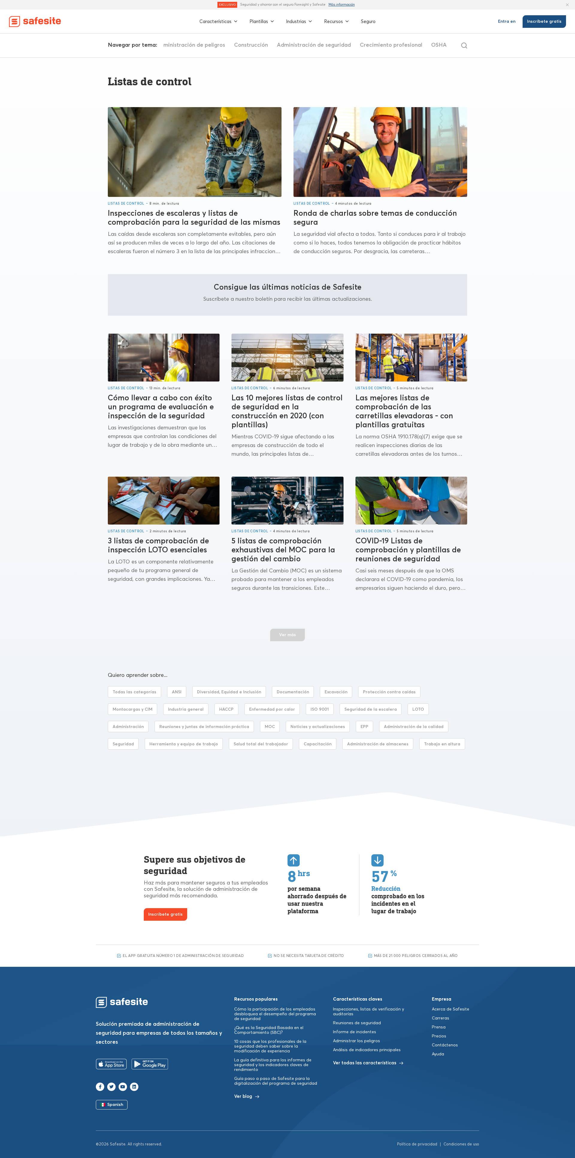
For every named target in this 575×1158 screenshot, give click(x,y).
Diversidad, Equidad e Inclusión (229, 692)
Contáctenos (445, 1045)
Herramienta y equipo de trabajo (183, 744)
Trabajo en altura (442, 744)
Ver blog (243, 1096)
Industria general (186, 709)
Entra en (506, 21)
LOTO (418, 709)
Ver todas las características (364, 1063)
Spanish (115, 1105)
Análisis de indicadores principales (367, 1050)
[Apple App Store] (111, 1065)
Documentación (293, 692)
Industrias (296, 21)
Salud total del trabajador (261, 744)
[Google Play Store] (149, 1065)
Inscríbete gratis (544, 21)
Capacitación (318, 744)
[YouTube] (123, 1087)
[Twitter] (111, 1087)
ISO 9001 (320, 709)
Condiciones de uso (461, 1144)
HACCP (226, 709)
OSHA (435, 45)
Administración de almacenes (377, 744)
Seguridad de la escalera (370, 709)
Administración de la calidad (414, 727)
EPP (364, 727)
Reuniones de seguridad (357, 1023)
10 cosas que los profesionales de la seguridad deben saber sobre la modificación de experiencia (270, 1046)
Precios (439, 1036)
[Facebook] (100, 1087)
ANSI (176, 692)
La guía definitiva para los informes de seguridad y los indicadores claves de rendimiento (272, 1065)
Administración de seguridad (310, 45)
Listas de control (126, 203)
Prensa (439, 1027)
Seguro (368, 21)
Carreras (440, 1018)
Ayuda (438, 1054)
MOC (270, 727)
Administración (128, 727)
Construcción (247, 45)
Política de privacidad (417, 1144)
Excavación (336, 692)
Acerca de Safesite (450, 1009)
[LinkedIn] (134, 1087)
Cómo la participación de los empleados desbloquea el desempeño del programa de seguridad (275, 1014)
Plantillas (258, 21)
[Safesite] (35, 21)
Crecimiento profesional (387, 45)
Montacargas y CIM (132, 709)
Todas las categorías (134, 692)
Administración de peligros (187, 45)
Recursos (333, 21)
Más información (342, 4)
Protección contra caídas (389, 692)
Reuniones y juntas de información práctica (204, 727)
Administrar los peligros (356, 1041)
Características (215, 21)
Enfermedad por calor (272, 709)
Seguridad (123, 744)
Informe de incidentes (354, 1032)
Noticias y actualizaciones (317, 727)
